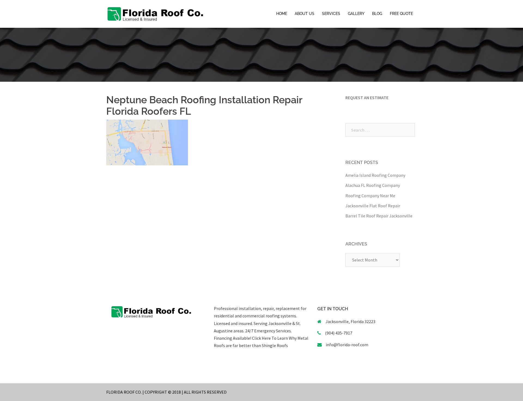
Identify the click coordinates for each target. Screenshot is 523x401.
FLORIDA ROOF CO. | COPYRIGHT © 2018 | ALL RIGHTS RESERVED (166, 392)
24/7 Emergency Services (267, 330)
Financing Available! (232, 338)
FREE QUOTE (401, 13)
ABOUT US (304, 13)
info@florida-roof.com (347, 344)
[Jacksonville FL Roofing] (155, 13)
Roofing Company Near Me (370, 195)
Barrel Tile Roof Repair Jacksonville (378, 215)
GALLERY (356, 13)
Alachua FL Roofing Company (372, 185)
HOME (281, 13)
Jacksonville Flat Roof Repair (372, 205)
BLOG (377, 13)
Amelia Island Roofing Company (375, 175)
